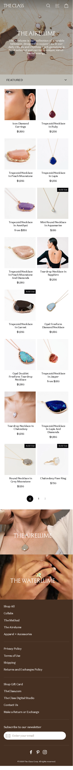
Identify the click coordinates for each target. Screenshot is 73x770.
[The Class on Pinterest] (38, 751)
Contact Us (11, 705)
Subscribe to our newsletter (22, 727)
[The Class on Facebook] (31, 751)
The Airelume (12, 627)
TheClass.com (12, 691)
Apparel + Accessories (18, 634)
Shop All (9, 606)
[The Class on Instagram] (45, 751)
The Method (12, 620)
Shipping (9, 662)
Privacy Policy (12, 648)
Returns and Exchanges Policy (23, 669)
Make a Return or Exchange (21, 712)
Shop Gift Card (13, 684)
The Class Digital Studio (19, 698)
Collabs (8, 613)
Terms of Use (12, 655)
